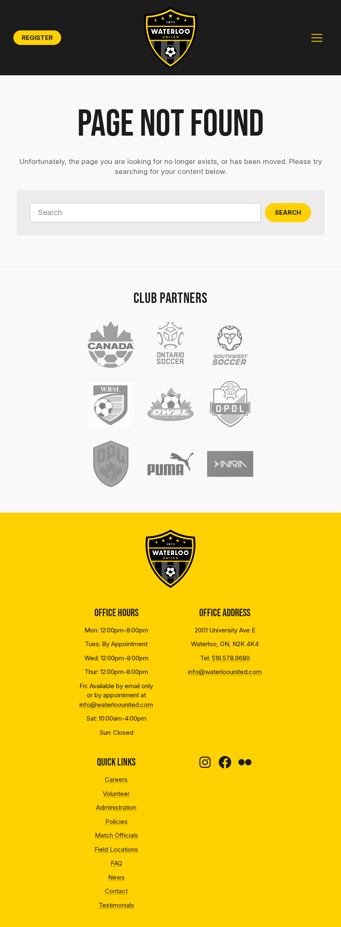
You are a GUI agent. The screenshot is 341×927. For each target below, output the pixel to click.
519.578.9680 (231, 658)
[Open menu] (317, 38)
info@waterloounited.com (116, 705)
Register (37, 38)
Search (288, 212)
